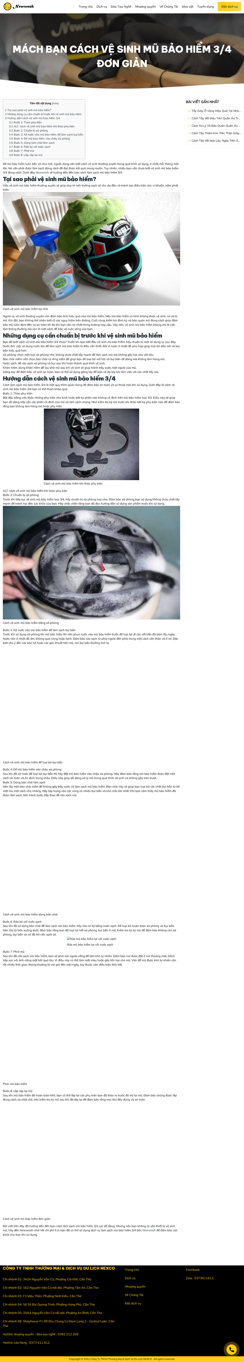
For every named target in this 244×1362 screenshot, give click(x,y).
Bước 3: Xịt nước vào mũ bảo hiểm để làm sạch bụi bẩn (46, 134)
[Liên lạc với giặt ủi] (231, 1349)
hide (55, 103)
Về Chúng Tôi (134, 1295)
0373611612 (204, 1278)
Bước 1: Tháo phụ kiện (25, 122)
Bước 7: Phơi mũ (21, 150)
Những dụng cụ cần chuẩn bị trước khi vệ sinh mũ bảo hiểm (43, 114)
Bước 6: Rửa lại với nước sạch (29, 146)
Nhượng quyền (135, 1286)
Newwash (42, 172)
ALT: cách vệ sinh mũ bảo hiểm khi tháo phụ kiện (42, 126)
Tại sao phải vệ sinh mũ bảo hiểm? (28, 110)
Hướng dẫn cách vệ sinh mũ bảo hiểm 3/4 (32, 118)
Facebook (193, 1270)
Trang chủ (132, 1270)
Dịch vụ (130, 1278)
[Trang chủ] (20, 6)
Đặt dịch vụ (133, 1303)
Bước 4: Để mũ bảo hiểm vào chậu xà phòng (39, 138)
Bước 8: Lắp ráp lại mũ (25, 155)
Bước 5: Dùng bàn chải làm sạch (32, 142)
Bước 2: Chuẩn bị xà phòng (28, 130)
